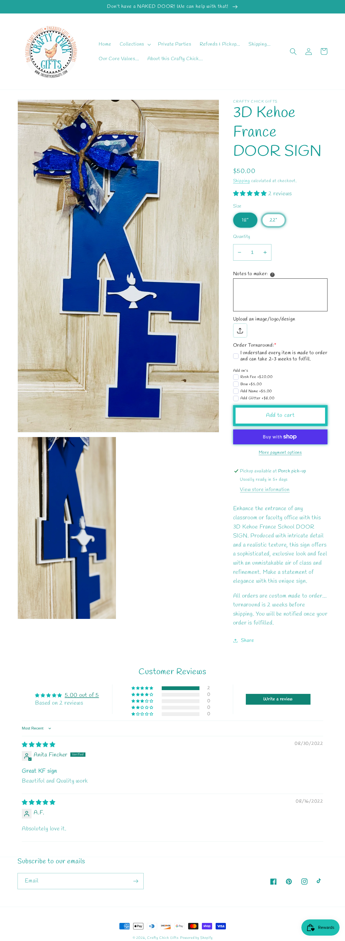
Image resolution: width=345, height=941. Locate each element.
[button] (134, 44)
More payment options (280, 452)
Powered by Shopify (196, 938)
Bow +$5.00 (251, 384)
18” (245, 220)
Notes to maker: (250, 274)
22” (274, 220)
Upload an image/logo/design (264, 319)
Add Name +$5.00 (256, 391)
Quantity (241, 237)
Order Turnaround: (255, 345)
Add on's (240, 370)
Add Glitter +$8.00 (257, 398)
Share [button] (247, 640)
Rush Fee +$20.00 (256, 377)
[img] (39, 745)
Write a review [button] (278, 699)
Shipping (241, 180)
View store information (264, 489)
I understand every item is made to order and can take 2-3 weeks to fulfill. (283, 356)
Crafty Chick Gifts (163, 938)
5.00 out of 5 (82, 695)
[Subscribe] (135, 881)
